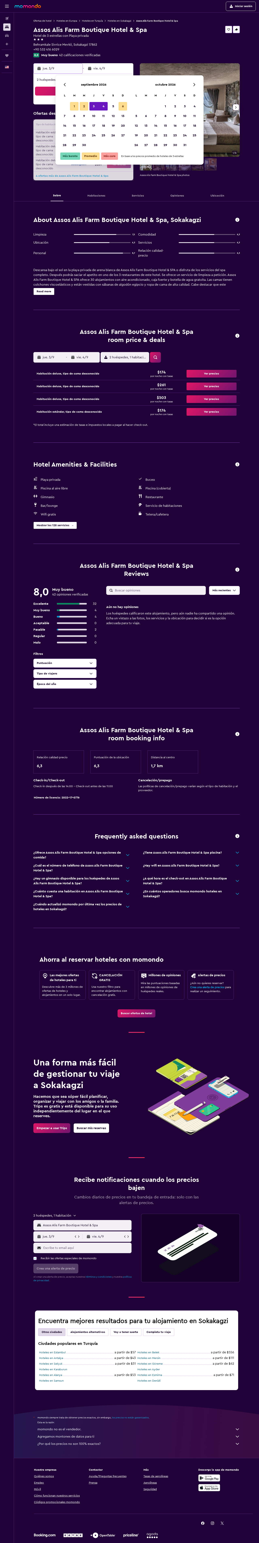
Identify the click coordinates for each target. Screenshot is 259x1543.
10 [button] (93, 116)
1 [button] (74, 106)
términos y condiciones (99, 1277)
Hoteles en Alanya (50, 1375)
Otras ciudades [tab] (52, 1332)
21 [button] (64, 135)
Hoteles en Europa (66, 21)
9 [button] (84, 116)
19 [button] (113, 125)
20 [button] (123, 125)
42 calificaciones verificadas (79, 55)
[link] (136, 1013)
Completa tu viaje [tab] (158, 1332)
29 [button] (74, 145)
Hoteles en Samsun (51, 1380)
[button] (6, 6)
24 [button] (94, 135)
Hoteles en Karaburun (53, 1369)
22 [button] (74, 135)
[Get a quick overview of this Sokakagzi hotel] (237, 220)
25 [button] (103, 135)
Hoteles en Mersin (148, 1358)
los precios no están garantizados (130, 1417)
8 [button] (74, 116)
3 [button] (94, 106)
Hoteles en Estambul (52, 1352)
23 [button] (84, 135)
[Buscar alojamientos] (7, 27)
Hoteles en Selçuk (50, 1363)
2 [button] (84, 106)
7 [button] (64, 116)
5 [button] (113, 106)
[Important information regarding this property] (237, 734)
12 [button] (113, 116)
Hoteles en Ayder (148, 1369)
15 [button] (74, 125)
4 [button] (103, 106)
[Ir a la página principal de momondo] (28, 6)
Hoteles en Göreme (150, 1363)
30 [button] (84, 145)
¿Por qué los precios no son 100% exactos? (69, 1443)
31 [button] (184, 145)
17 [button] (93, 125)
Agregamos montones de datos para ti (65, 1436)
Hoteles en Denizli (148, 1380)
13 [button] (122, 116)
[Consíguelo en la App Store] (209, 1487)
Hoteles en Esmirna (149, 1375)
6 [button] (123, 106)
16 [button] (84, 125)
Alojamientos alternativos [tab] (87, 1332)
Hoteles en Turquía (92, 21)
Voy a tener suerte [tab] (126, 1332)
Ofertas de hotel (42, 21)
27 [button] (123, 135)
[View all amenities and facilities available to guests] (237, 464)
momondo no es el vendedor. (59, 1429)
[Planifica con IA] (7, 44)
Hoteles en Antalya (51, 1358)
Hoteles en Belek (148, 1352)
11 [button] (103, 116)
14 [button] (64, 125)
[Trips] (7, 56)
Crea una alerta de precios (207, 987)
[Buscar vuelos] (7, 19)
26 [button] (113, 135)
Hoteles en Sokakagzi (119, 21)
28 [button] (64, 145)
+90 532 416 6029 (46, 49)
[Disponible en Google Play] (209, 1478)
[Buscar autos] (7, 36)
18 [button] (103, 125)
